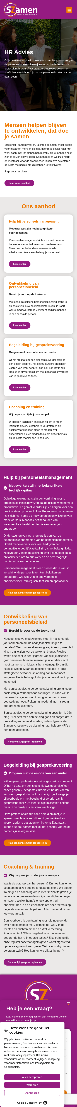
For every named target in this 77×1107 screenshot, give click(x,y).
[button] (69, 10)
